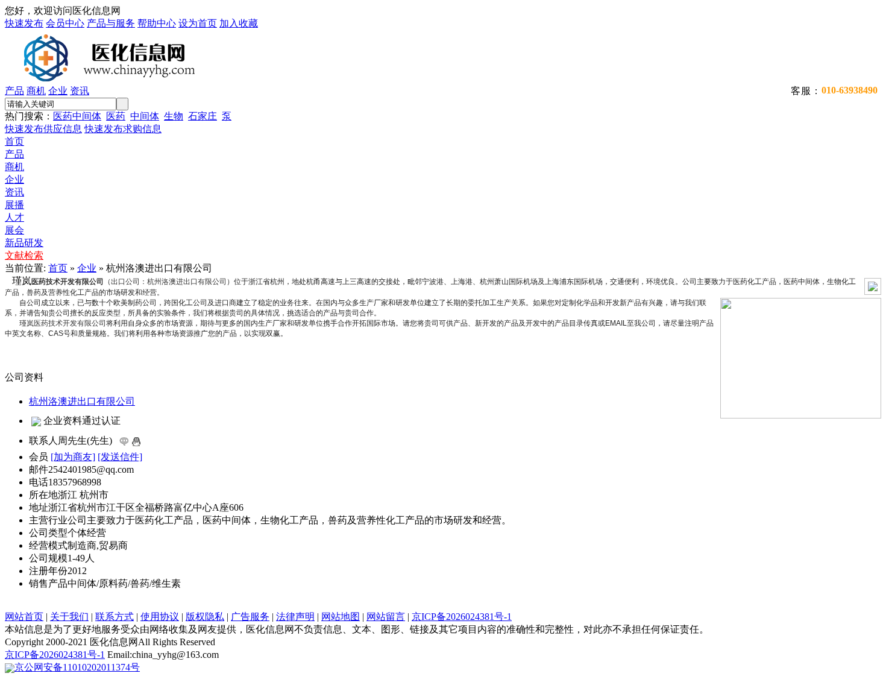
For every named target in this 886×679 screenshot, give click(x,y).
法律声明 (295, 616)
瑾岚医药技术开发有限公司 (62, 323)
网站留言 (385, 616)
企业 (58, 91)
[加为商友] (73, 457)
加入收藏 (238, 23)
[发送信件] (120, 457)
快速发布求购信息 (123, 129)
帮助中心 (156, 23)
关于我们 (69, 616)
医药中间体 (77, 116)
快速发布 (24, 23)
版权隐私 (205, 616)
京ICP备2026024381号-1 (462, 616)
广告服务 (250, 616)
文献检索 (24, 255)
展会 (14, 230)
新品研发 (24, 243)
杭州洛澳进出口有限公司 (82, 401)
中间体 (144, 116)
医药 (115, 116)
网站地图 (340, 616)
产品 (14, 91)
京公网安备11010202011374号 (77, 667)
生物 (173, 116)
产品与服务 (111, 23)
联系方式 (114, 616)
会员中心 (65, 23)
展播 (14, 205)
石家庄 (202, 116)
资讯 (79, 91)
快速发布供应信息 (43, 129)
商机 (36, 91)
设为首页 (197, 23)
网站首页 (24, 616)
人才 (14, 217)
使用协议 (159, 616)
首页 (14, 141)
